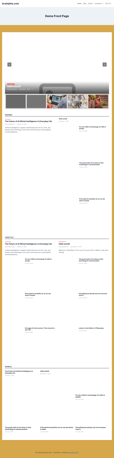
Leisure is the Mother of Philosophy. (91, 328)
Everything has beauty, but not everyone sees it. (93, 294)
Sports (90, 3)
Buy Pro (108, 3)
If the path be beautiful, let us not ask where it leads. (92, 199)
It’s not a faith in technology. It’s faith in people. (92, 127)
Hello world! (14, 86)
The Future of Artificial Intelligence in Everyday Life (28, 121)
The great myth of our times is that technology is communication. (91, 163)
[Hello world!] (57, 64)
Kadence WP (74, 452)
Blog (84, 3)
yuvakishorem (13, 89)
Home (79, 3)
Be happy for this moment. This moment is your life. (40, 329)
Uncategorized (11, 84)
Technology (8, 119)
